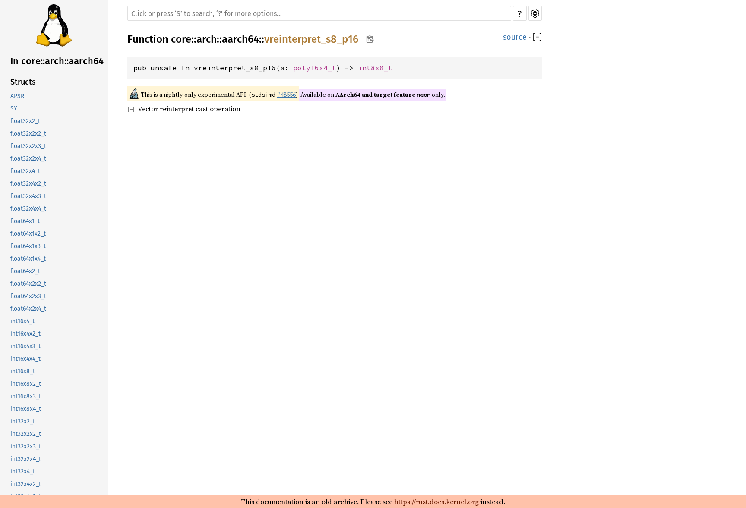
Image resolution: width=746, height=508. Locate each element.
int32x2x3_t (25, 446)
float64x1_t (25, 221)
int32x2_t (22, 421)
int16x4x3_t (25, 346)
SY (13, 108)
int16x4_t (22, 321)
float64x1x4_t (28, 258)
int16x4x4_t (25, 359)
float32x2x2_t (28, 133)
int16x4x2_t (25, 334)
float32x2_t (25, 121)
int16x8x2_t (25, 384)
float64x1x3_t (28, 246)
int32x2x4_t (25, 459)
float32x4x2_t (28, 183)
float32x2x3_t (28, 146)
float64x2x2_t (28, 283)
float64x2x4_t (28, 308)
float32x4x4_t (28, 208)
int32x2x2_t (25, 434)
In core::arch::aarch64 (57, 61)
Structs (23, 82)
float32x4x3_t (28, 196)
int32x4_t (22, 471)
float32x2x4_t (28, 158)
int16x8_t (22, 371)
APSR (17, 96)
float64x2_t (25, 271)
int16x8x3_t (25, 396)
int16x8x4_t (25, 409)
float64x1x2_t (28, 233)
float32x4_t (25, 171)
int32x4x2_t (25, 484)
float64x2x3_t (28, 296)
